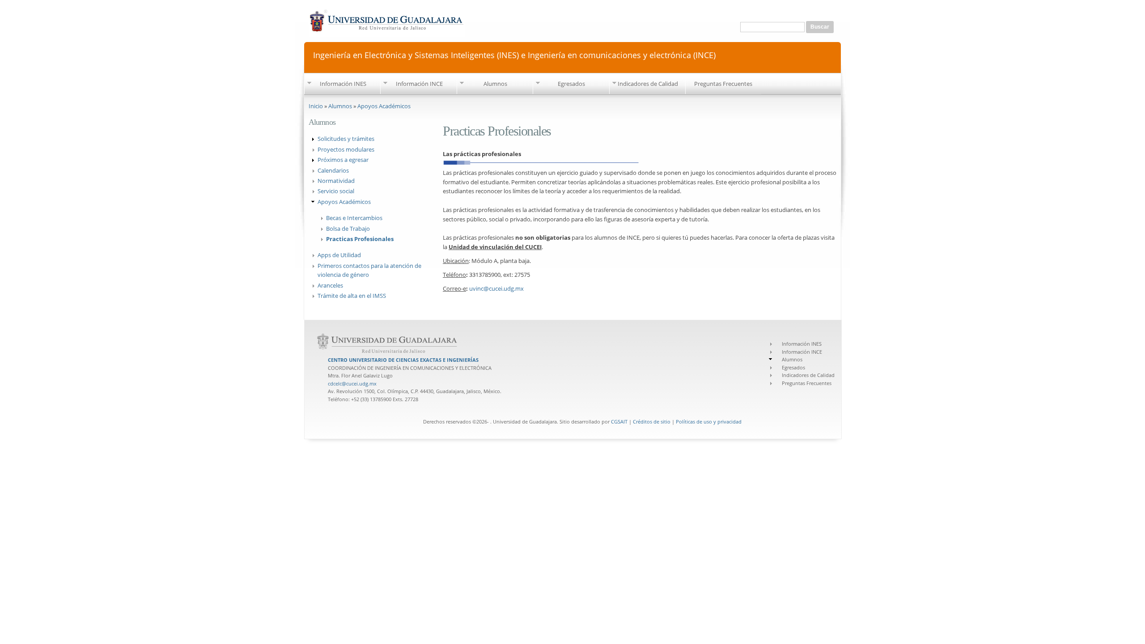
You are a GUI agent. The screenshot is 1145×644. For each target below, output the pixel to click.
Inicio (316, 106)
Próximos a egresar (343, 160)
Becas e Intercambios (354, 218)
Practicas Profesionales (360, 239)
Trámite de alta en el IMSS (352, 296)
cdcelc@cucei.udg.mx (352, 383)
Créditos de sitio (651, 421)
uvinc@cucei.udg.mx (496, 288)
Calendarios (333, 170)
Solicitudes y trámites (346, 139)
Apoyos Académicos (384, 106)
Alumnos (495, 84)
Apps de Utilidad (339, 255)
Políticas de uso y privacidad (709, 421)
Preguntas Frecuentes (723, 84)
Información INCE (419, 84)
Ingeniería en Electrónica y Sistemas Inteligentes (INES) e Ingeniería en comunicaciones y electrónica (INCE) (514, 54)
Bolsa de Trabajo (348, 229)
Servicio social (336, 191)
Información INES (343, 84)
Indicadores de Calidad (648, 84)
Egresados (571, 84)
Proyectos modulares (346, 149)
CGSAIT (619, 421)
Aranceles (330, 285)
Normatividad (336, 181)
